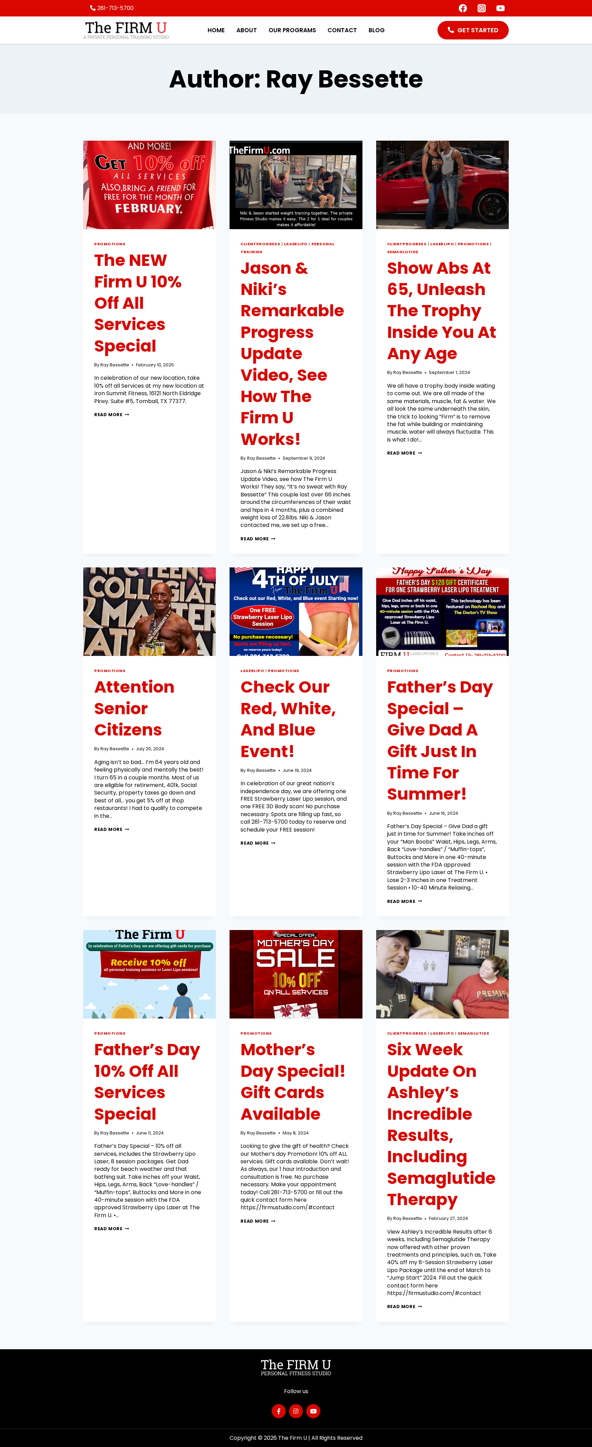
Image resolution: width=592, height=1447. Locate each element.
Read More (111, 414)
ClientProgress (260, 244)
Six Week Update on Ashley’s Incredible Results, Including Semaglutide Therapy (441, 1124)
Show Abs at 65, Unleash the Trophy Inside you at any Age (441, 311)
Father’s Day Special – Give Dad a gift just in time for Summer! (440, 740)
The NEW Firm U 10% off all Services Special (138, 303)
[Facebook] (463, 8)
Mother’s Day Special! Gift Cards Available (293, 1081)
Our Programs (292, 30)
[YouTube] (500, 8)
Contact (342, 30)
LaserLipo (296, 244)
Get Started (477, 30)
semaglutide (402, 252)
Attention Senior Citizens (134, 708)
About (246, 30)
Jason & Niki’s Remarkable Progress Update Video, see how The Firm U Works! (292, 354)
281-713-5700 (115, 8)
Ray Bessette (114, 365)
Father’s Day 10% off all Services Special (147, 1081)
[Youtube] (313, 1411)
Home (216, 30)
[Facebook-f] (279, 1411)
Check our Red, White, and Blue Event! (288, 719)
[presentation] (149, 185)
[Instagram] (481, 8)
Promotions (110, 244)
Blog (377, 30)
